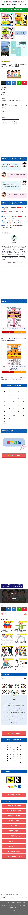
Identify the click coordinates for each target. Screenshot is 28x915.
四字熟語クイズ (15, 4)
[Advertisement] (14, 140)
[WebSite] (9, 262)
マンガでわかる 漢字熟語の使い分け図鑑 (13, 328)
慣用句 (9, 902)
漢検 (21, 4)
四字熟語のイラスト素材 (14, 815)
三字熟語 (24, 902)
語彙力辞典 (14, 825)
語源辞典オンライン (14, 841)
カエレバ (15, 369)
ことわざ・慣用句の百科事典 (14, 805)
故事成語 (14, 902)
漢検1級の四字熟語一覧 (18, 586)
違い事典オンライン (14, 846)
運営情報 (11, 907)
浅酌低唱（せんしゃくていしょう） (10, 119)
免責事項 (24, 905)
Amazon (19, 332)
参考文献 (19, 905)
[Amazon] (19, 262)
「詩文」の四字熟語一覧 (18, 584)
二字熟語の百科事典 (14, 820)
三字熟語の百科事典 (14, 831)
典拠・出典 (8, 4)
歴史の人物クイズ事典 (14, 851)
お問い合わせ (17, 907)
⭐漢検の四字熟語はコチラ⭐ (14, 795)
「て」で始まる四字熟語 (5, 61)
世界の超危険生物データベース (14, 856)
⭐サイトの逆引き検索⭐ (14, 455)
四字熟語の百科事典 (11, 913)
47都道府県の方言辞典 (14, 836)
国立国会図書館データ (12, 340)
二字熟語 (19, 902)
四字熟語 (2, 4)
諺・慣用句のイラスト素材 (14, 810)
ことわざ (25, 4)
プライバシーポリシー (11, 905)
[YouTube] (15, 7)
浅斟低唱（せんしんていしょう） (10, 123)
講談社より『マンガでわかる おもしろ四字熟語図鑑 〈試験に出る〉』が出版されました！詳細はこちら (14, 10)
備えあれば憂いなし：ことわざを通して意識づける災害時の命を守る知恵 (13, 716)
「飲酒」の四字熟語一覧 (7, 586)
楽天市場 (7, 332)
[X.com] (13, 7)
